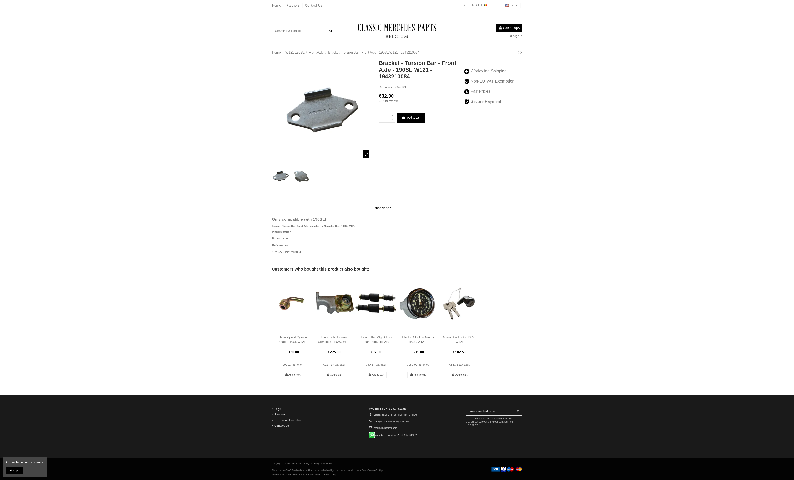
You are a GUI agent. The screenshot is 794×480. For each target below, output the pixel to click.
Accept (14, 470)
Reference (386, 87)
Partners (293, 5)
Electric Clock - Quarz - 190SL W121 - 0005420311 (418, 341)
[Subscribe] (518, 411)
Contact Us (313, 5)
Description (382, 208)
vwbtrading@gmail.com (385, 428)
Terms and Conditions (288, 420)
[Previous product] (519, 52)
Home (277, 5)
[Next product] (521, 52)
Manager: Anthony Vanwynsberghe (391, 421)
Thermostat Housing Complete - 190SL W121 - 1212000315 (334, 341)
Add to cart (413, 117)
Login (278, 409)
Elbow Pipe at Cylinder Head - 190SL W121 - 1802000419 (292, 341)
